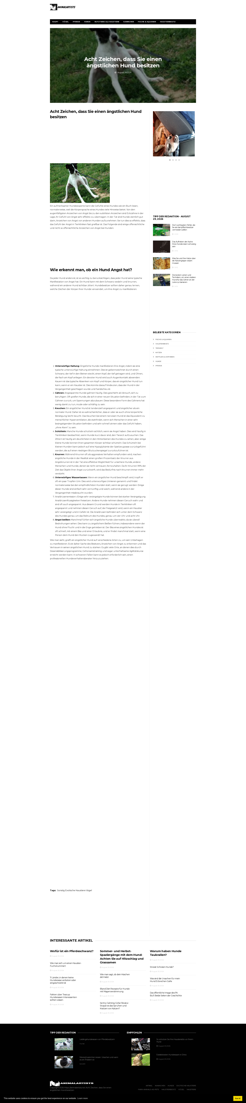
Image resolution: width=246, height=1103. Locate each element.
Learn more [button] (82, 1098)
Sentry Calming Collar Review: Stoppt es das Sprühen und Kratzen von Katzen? (114, 1006)
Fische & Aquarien (147, 22)
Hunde (87, 22)
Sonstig (61, 890)
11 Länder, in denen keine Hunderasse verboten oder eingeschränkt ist (63, 980)
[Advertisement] (98, 143)
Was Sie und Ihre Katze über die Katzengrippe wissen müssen (184, 260)
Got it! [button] (238, 1098)
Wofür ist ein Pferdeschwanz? (71, 951)
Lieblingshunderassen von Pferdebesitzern (97, 1039)
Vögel (65, 22)
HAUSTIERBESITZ (166, 131)
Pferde (76, 22)
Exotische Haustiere (75, 890)
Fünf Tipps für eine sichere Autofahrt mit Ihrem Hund (171, 139)
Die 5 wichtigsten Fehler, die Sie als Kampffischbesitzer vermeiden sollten (183, 227)
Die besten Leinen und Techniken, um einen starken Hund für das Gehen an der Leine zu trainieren (184, 278)
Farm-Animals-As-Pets (148, 1089)
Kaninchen (128, 22)
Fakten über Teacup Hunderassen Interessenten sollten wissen (63, 997)
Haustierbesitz (168, 22)
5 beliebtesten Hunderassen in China (171, 1055)
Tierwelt (159, 348)
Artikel (149, 1086)
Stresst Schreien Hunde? (162, 967)
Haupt (55, 22)
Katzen (159, 352)
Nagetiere (191, 1089)
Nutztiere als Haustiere (107, 22)
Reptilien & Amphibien (165, 357)
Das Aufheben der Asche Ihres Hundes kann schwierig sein (184, 244)
